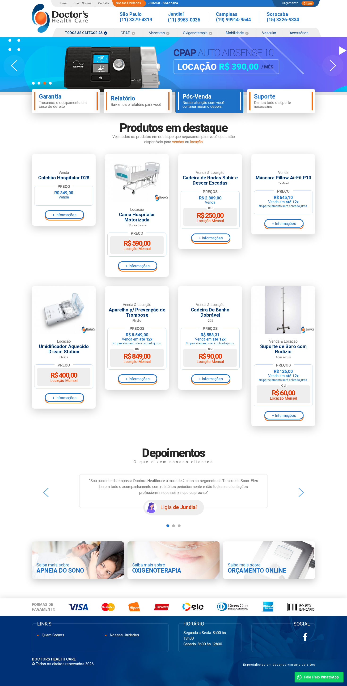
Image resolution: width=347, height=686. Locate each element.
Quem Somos (82, 3)
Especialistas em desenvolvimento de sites (279, 665)
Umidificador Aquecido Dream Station (64, 349)
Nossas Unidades (124, 635)
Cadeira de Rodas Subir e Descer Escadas (210, 180)
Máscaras (157, 33)
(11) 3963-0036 (184, 20)
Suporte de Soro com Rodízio (283, 349)
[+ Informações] (64, 160)
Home (63, 3)
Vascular (269, 33)
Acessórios (299, 33)
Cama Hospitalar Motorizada (137, 217)
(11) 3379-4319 (136, 19)
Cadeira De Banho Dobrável (210, 312)
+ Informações (64, 215)
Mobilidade (235, 33)
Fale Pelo (321, 677)
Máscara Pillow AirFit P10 (283, 178)
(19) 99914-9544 (233, 19)
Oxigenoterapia (195, 33)
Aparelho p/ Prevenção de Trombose (137, 312)
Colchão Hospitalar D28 (63, 178)
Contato (103, 3)
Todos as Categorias (84, 32)
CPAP (126, 33)
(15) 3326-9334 (283, 19)
